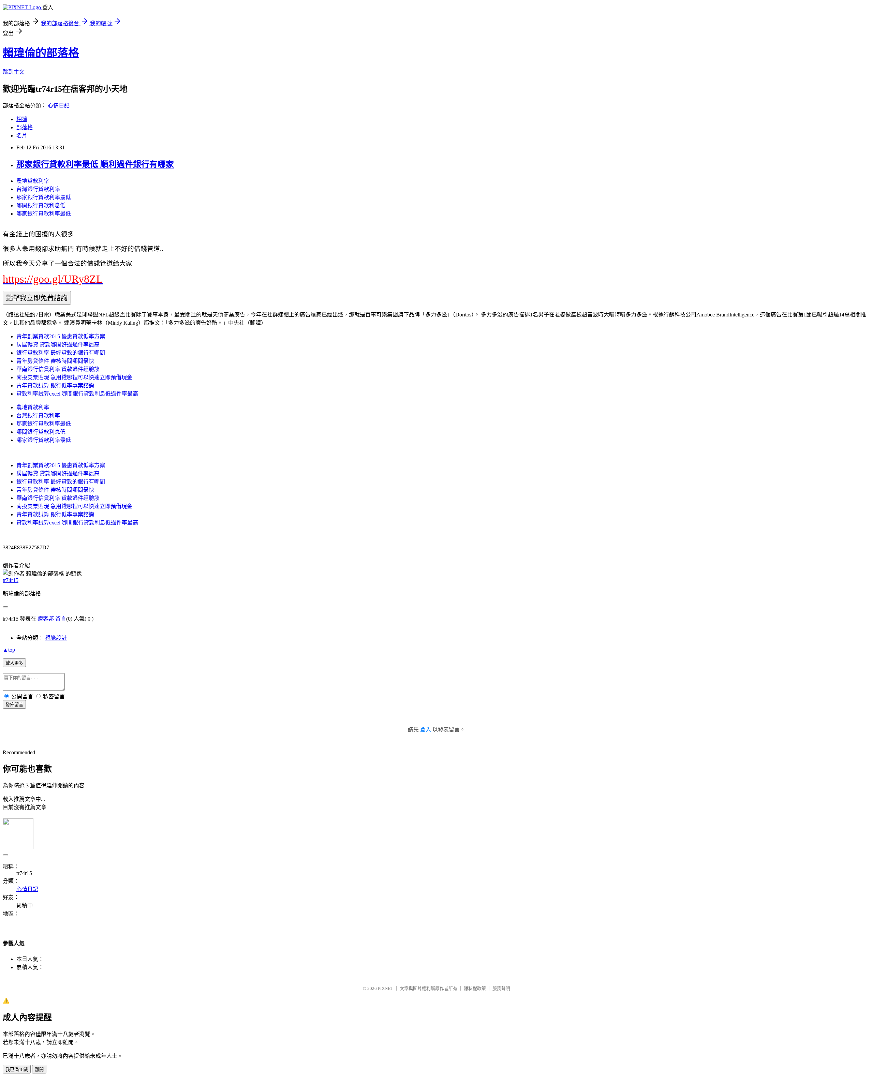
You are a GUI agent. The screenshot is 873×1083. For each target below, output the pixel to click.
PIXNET (385, 988)
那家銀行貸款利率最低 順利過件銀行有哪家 (95, 164)
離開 (39, 1069)
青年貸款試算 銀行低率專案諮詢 (55, 385)
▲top (9, 650)
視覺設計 (56, 638)
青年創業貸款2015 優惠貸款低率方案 (60, 336)
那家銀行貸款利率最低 (43, 197)
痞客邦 (46, 619)
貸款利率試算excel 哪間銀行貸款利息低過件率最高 (77, 394)
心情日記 (59, 105)
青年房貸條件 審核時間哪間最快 (55, 361)
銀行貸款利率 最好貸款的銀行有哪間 (60, 353)
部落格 (24, 127)
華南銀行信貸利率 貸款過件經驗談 (58, 369)
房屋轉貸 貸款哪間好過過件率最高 (58, 344)
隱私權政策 (475, 988)
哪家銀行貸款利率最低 (43, 214)
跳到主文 (14, 72)
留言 (60, 619)
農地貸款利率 (32, 181)
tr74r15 (10, 580)
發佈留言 (14, 704)
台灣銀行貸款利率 (38, 189)
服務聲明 (501, 988)
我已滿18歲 (16, 1069)
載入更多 (14, 663)
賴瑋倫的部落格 (41, 53)
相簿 (21, 119)
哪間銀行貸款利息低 (40, 205)
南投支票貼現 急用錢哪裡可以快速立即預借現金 (74, 377)
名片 (21, 135)
